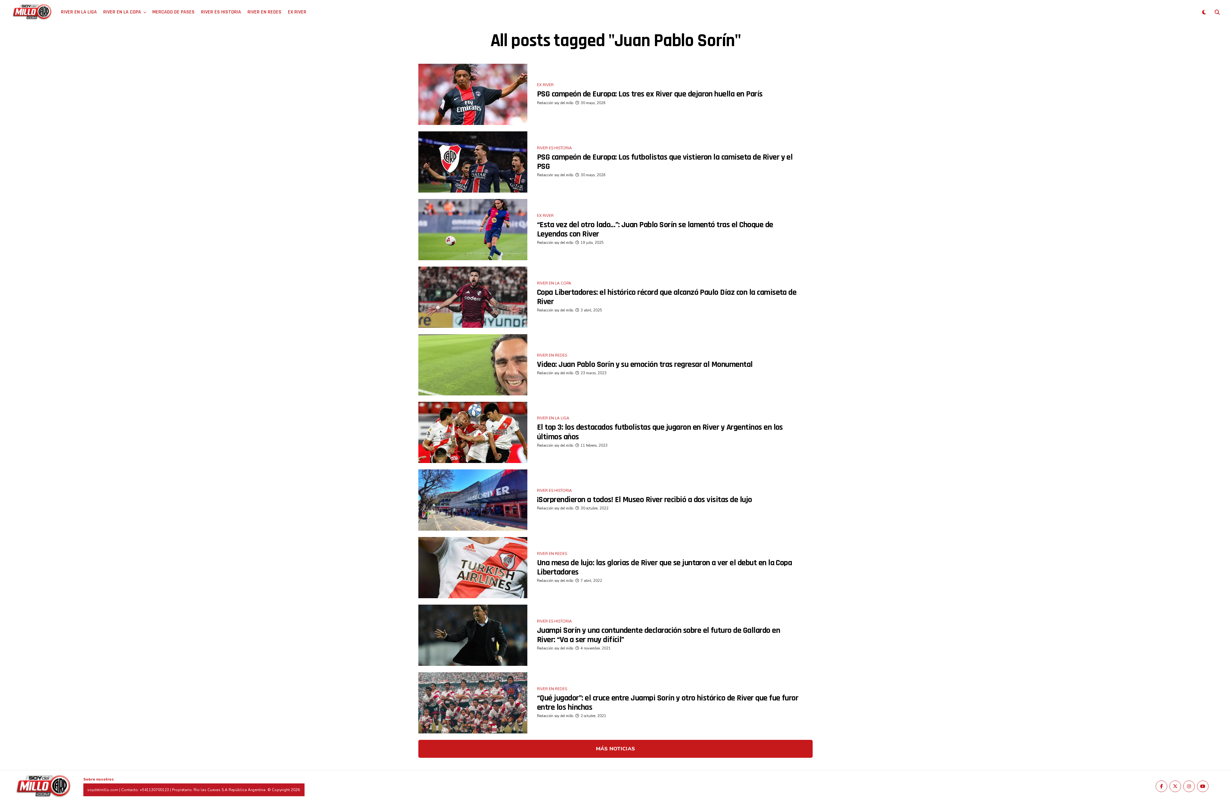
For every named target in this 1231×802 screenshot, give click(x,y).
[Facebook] (1161, 786)
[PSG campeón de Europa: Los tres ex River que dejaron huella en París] (472, 94)
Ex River (297, 12)
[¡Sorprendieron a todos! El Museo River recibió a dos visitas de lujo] (472, 500)
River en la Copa (122, 12)
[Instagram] (1189, 786)
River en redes (264, 12)
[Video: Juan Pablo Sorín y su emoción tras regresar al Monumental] (472, 364)
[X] (1175, 786)
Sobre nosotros (98, 779)
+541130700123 (154, 789)
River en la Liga (79, 12)
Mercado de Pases (173, 12)
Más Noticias (615, 748)
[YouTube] (1203, 786)
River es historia (221, 12)
